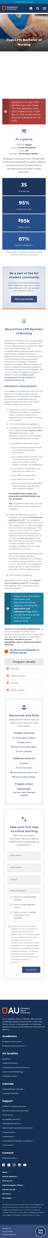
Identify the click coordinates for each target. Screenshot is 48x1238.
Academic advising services (13, 1106)
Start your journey (24, 299)
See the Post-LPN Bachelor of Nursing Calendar (24, 651)
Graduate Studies (9, 1076)
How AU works (25, 768)
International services (11, 1124)
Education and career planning (15, 1111)
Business (5, 1059)
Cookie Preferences (9, 1234)
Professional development (13, 1046)
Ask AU (25, 763)
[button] (30, 8)
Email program (24, 789)
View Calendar (25, 751)
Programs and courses (11, 1042)
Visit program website (25, 738)
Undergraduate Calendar (12, 1089)
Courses (14, 683)
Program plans (8, 1132)
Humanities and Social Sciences (15, 1067)
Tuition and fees (17, 676)
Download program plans (25, 747)
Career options (17, 690)
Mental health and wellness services (17, 1128)
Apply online (25, 742)
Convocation (7, 1145)
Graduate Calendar (10, 1093)
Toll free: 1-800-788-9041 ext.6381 (24, 793)
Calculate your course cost (25, 772)
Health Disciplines (9, 1063)
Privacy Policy (7, 1231)
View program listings (25, 777)
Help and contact (9, 1158)
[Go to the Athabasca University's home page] (10, 8)
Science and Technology (12, 1072)
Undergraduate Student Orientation (17, 1141)
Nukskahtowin (8, 1137)
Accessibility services (11, 1119)
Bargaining (6, 1228)
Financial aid (7, 1115)
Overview (14, 669)
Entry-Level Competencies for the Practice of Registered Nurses (19, 377)
